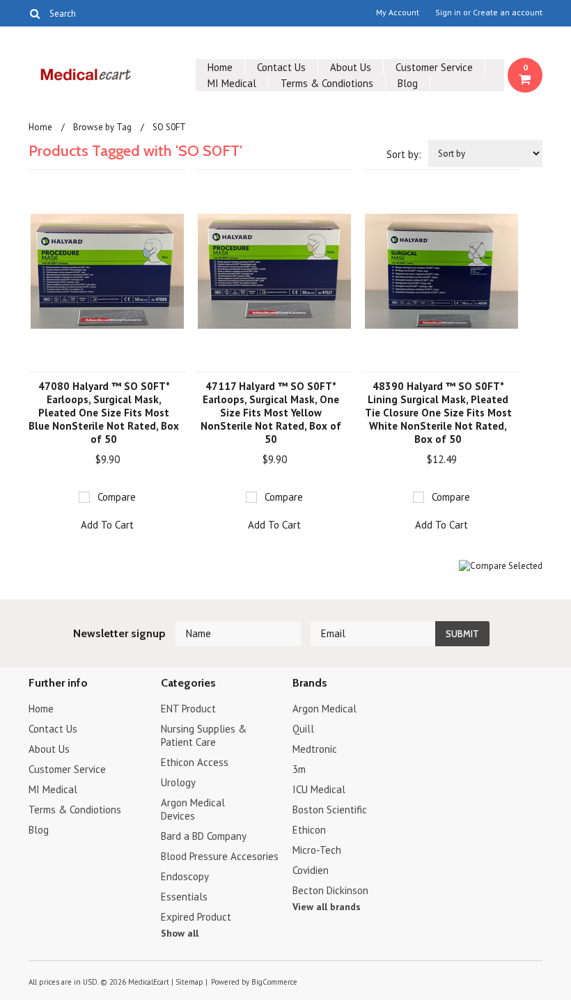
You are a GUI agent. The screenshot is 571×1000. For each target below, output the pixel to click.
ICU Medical (318, 789)
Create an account (507, 12)
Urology (178, 782)
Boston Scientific (329, 809)
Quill (303, 728)
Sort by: (403, 154)
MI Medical (232, 83)
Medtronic (314, 749)
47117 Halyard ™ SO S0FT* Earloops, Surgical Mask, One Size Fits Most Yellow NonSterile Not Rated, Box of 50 (271, 413)
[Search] (34, 13)
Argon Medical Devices (193, 809)
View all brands (326, 906)
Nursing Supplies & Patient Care (204, 735)
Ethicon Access (194, 762)
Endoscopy (185, 876)
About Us (350, 67)
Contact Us (281, 67)
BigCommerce (274, 982)
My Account (397, 12)
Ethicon (309, 829)
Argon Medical (324, 708)
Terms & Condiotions (327, 83)
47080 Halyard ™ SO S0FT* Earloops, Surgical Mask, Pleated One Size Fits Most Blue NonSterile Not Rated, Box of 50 (104, 413)
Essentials (184, 896)
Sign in (448, 12)
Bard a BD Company (204, 836)
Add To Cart (107, 524)
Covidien (310, 870)
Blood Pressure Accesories (220, 856)
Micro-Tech (316, 850)
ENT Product (188, 708)
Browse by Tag (102, 127)
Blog (408, 83)
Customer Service (434, 67)
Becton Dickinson (330, 890)
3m (299, 769)
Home (220, 67)
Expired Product (196, 916)
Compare (116, 496)
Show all (179, 933)
